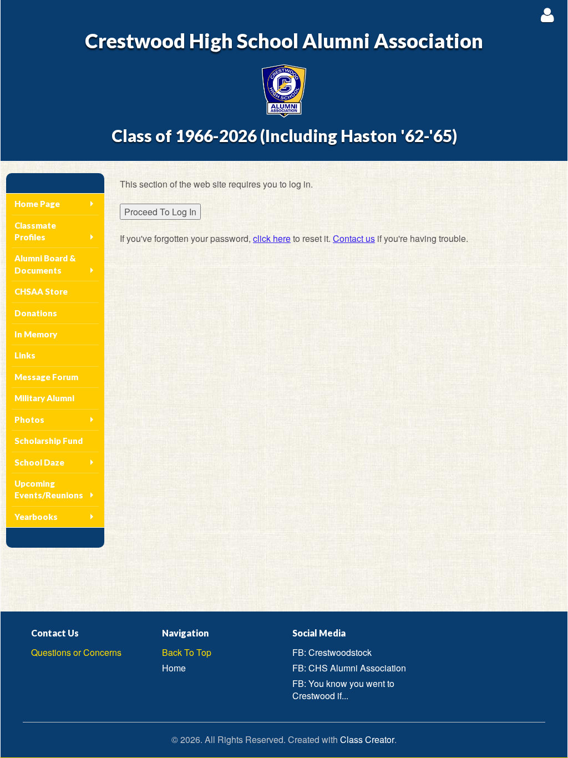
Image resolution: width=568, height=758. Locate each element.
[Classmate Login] (547, 14)
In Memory (35, 334)
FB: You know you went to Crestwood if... (343, 690)
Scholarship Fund (48, 441)
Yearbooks (36, 517)
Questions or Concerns (76, 652)
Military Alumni (44, 398)
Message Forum (46, 377)
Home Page (37, 204)
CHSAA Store (41, 291)
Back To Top (186, 652)
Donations (35, 313)
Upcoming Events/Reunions (48, 489)
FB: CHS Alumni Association (349, 667)
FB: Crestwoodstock (332, 652)
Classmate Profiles (35, 231)
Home (174, 667)
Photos (29, 420)
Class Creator (367, 740)
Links (25, 355)
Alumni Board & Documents (45, 264)
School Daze (39, 462)
